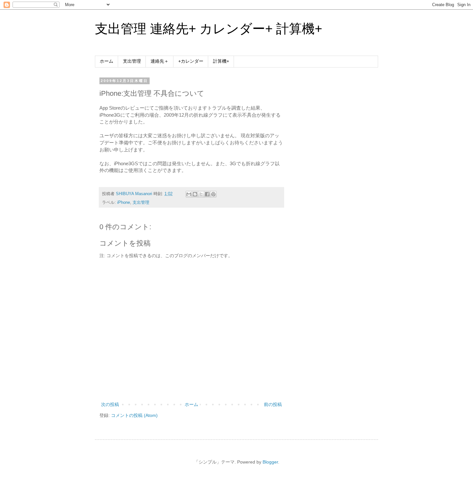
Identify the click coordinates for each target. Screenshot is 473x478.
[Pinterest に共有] (213, 194)
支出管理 (132, 61)
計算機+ (221, 61)
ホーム (106, 61)
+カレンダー (190, 61)
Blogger (270, 461)
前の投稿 (273, 404)
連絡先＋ (160, 61)
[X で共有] (201, 194)
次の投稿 (110, 404)
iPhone (123, 202)
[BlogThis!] (195, 194)
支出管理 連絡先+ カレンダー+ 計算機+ (208, 29)
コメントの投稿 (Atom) (134, 415)
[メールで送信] (189, 194)
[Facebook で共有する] (207, 194)
